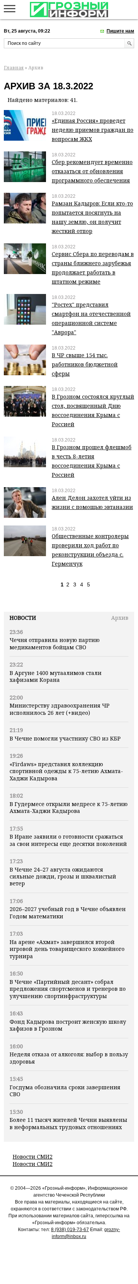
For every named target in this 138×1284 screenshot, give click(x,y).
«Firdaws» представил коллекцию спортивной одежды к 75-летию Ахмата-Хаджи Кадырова (66, 771)
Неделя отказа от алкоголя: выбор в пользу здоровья (69, 1058)
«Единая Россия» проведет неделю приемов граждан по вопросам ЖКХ (92, 130)
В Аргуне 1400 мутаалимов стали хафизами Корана (56, 676)
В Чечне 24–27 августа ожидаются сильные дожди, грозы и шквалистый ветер (63, 876)
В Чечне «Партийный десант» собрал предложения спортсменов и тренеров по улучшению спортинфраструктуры (68, 989)
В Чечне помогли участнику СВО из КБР (65, 738)
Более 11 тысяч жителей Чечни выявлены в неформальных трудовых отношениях (68, 1123)
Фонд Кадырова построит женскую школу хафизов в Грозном (68, 1025)
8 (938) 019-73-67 (70, 1229)
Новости (23, 617)
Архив (119, 617)
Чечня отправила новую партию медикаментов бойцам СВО (55, 643)
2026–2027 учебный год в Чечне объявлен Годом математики (68, 912)
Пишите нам (120, 31)
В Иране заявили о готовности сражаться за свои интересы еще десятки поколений (68, 840)
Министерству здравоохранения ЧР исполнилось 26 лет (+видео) (60, 709)
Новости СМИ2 (33, 1156)
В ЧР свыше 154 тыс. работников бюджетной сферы (85, 364)
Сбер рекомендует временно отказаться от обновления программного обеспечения (92, 171)
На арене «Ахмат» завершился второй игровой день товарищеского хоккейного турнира (67, 949)
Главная (14, 67)
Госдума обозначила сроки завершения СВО (65, 1091)
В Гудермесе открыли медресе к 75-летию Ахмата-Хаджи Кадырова (69, 807)
